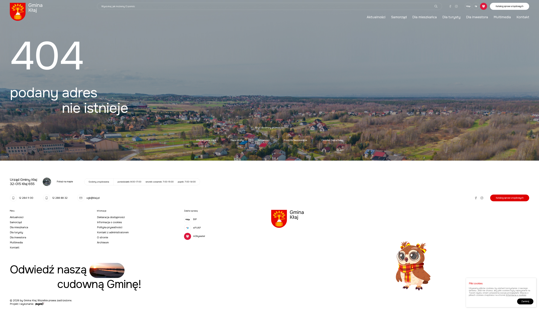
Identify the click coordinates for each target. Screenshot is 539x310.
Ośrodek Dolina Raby (332, 140)
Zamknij (525, 301)
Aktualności (376, 17)
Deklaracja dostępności (111, 217)
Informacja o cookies (109, 222)
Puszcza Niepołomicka (295, 140)
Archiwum (103, 242)
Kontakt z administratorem (113, 232)
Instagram (456, 6)
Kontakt (523, 17)
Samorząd (399, 17)
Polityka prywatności (109, 227)
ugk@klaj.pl (93, 197)
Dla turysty (451, 17)
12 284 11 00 (26, 197)
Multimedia (502, 17)
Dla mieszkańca (424, 17)
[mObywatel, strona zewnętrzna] (483, 6)
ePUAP (197, 227)
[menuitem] (376, 17)
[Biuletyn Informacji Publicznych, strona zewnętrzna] (468, 6)
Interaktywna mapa (206, 140)
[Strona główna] (26, 11)
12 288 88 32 (60, 197)
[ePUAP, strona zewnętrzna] (475, 6)
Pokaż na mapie (65, 181)
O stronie (102, 237)
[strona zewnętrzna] (39, 304)
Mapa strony (236, 140)
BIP (195, 219)
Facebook (450, 6)
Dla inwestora (477, 17)
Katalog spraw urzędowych (509, 6)
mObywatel (199, 236)
